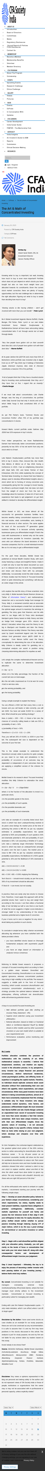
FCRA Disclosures (14, 47)
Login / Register (12, 165)
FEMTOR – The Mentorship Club (19, 128)
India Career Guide (14, 125)
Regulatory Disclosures (16, 42)
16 (38, 1429)
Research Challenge (15, 86)
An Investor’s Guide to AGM (17, 138)
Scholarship (11, 76)
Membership (12, 54)
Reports (10, 141)
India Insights (12, 134)
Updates (10, 115)
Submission (11, 144)
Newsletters (12, 168)
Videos (9, 96)
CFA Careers (12, 119)
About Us (11, 27)
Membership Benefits (15, 60)
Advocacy (11, 132)
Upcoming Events (14, 83)
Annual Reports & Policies (18, 45)
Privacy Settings (10, 1467)
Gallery (10, 93)
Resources (12, 151)
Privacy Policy (29, 1460)
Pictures (10, 99)
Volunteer (11, 63)
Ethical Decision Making (16, 147)
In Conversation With (15, 112)
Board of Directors (14, 32)
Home (3, 200)
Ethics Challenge (13, 89)
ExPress (10, 109)
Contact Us (11, 50)
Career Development (15, 121)
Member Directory (14, 66)
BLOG (9, 103)
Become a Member (14, 57)
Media (9, 39)
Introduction (12, 29)
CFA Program (12, 70)
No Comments (9, 238)
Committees (11, 36)
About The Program (14, 73)
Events (10, 80)
